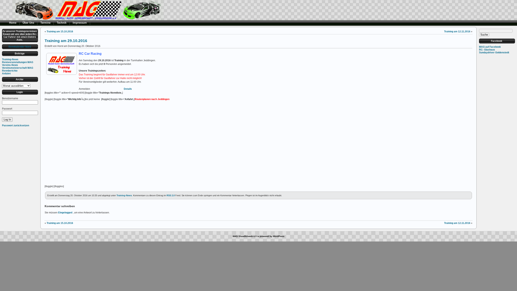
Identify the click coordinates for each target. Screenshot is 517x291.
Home (12, 22)
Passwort (7, 108)
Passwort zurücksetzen (15, 125)
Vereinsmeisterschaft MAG (17, 67)
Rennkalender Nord (19, 46)
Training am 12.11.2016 (457, 31)
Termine (45, 22)
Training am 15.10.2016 (60, 31)
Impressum (80, 22)
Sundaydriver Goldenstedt (494, 52)
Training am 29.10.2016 (66, 40)
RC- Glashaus (487, 49)
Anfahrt (6, 73)
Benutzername (10, 98)
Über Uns (28, 22)
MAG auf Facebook (490, 46)
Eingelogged (65, 212)
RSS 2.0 (171, 195)
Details (128, 89)
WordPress (278, 236)
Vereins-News (10, 65)
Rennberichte (10, 70)
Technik (61, 22)
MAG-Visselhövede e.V (245, 236)
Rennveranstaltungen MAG (17, 62)
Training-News (10, 59)
